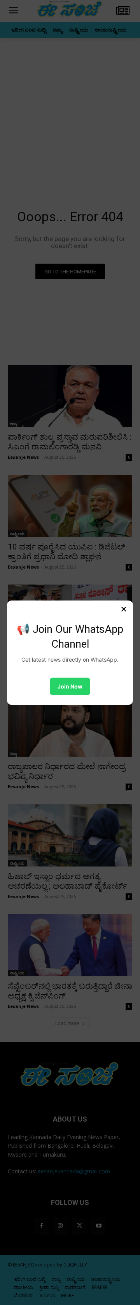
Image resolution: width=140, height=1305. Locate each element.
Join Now (70, 686)
